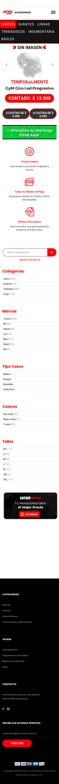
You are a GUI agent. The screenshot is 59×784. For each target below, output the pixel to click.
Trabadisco (11, 289)
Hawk (8, 344)
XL (6, 469)
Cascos (6, 610)
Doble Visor (9, 389)
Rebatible (8, 384)
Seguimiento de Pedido (15, 655)
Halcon (9, 329)
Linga (9, 294)
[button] (6, 65)
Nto (6, 349)
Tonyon (10, 318)
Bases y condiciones (13, 661)
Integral (7, 379)
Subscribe (17, 743)
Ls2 (7, 334)
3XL (8, 479)
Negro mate (11, 419)
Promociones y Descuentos (17, 622)
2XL (6, 474)
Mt (6, 324)
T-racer (9, 424)
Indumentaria (9, 616)
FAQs (5, 666)
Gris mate (10, 414)
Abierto (7, 374)
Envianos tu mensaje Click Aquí (32, 132)
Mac (8, 339)
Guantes (9, 284)
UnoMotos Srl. (36, 774)
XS (7, 449)
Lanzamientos (10, 649)
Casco (9, 278)
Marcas (6, 604)
